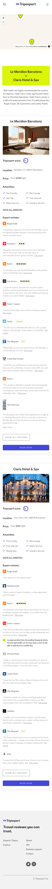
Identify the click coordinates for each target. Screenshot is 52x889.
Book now (26, 447)
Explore (6, 845)
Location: (7, 170)
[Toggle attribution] (49, 46)
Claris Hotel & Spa (26, 469)
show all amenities (12, 210)
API (27, 845)
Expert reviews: (11, 217)
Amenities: (9, 186)
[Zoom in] (3, 18)
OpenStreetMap (31, 46)
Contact (29, 853)
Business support (34, 849)
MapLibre (19, 46)
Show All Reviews (16, 437)
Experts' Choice (10, 840)
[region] (26, 31)
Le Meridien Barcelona (26, 121)
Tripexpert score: (12, 160)
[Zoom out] (3, 22)
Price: (6, 178)
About (29, 840)
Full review (39, 255)
